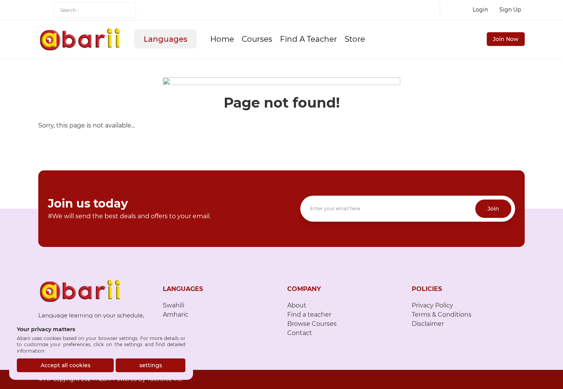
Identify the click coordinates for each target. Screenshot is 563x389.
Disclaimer (428, 323)
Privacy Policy (432, 305)
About (296, 305)
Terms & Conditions (441, 314)
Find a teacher (309, 314)
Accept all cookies (65, 365)
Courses (257, 39)
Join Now (506, 39)
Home (222, 39)
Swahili (173, 305)
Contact (299, 333)
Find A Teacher (308, 39)
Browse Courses (312, 323)
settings (150, 365)
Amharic (175, 314)
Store (355, 39)
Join (493, 208)
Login (480, 9)
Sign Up (510, 9)
